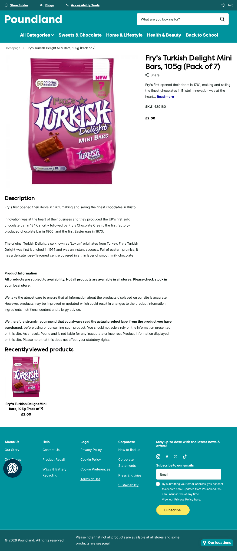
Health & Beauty (164, 35)
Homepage (12, 48)
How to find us (129, 450)
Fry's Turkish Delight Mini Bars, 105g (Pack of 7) (26, 406)
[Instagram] (158, 456)
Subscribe (172, 510)
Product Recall (54, 459)
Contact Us (51, 450)
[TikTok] (185, 456)
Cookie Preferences (95, 469)
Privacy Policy (91, 450)
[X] (175, 456)
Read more (165, 96)
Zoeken (222, 19)
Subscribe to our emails (175, 465)
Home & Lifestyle (124, 35)
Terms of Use (90, 479)
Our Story (12, 450)
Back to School (202, 35)
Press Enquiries (129, 475)
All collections (37, 35)
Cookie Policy (90, 459)
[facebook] (167, 456)
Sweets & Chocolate (80, 35)
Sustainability (128, 485)
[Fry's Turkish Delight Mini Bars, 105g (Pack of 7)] (26, 376)
